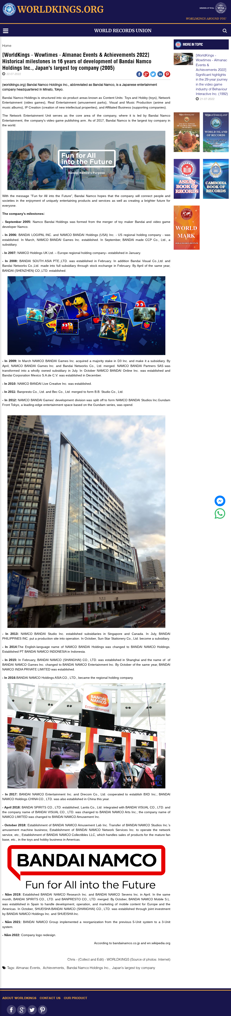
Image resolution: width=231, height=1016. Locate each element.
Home (6, 45)
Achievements (53, 968)
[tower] (186, 132)
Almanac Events (28, 968)
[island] (216, 132)
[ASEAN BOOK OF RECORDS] (186, 179)
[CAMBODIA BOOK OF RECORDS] (216, 179)
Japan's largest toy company (133, 968)
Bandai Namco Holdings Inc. (88, 968)
